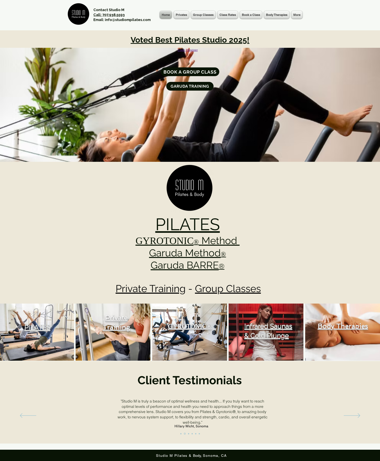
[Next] (352, 416)
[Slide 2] (184, 433)
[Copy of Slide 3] (192, 433)
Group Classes (228, 288)
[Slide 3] (188, 434)
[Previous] (28, 416)
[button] (203, 15)
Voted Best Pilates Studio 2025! (190, 39)
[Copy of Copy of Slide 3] (195, 433)
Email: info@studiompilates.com (122, 20)
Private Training (151, 288)
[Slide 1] (180, 433)
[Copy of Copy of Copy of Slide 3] (199, 433)
